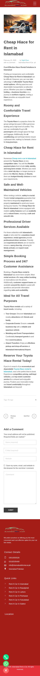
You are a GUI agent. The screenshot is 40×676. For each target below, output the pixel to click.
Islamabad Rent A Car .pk (27, 62)
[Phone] (6, 657)
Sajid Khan (25, 60)
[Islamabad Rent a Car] (15, 3)
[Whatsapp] (6, 664)
